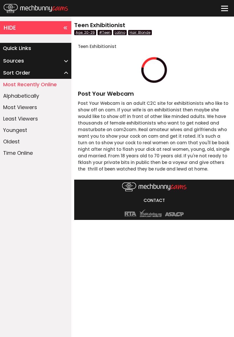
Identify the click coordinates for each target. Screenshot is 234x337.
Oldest (11, 141)
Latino (120, 32)
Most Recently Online (30, 84)
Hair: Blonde (140, 32)
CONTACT (154, 200)
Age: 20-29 (85, 32)
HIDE (10, 28)
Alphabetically (21, 95)
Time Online (18, 153)
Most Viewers (20, 107)
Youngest (15, 130)
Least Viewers (20, 118)
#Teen (104, 32)
